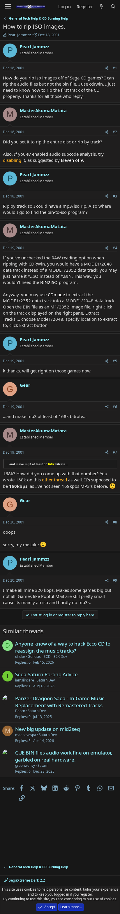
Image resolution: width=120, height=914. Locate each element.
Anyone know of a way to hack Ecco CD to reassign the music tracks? (62, 647)
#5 (115, 360)
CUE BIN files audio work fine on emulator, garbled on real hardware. (63, 756)
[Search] (113, 6)
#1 (115, 67)
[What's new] (101, 6)
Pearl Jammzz (19, 34)
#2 (115, 131)
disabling (12, 160)
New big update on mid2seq (47, 729)
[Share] (107, 68)
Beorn (20, 710)
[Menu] (8, 7)
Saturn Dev (46, 680)
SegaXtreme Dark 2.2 (26, 880)
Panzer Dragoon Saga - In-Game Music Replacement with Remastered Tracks (59, 702)
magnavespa (25, 734)
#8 (115, 522)
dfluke (20, 656)
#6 (115, 406)
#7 (115, 452)
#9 (115, 580)
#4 (115, 247)
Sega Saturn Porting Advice (46, 674)
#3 (115, 196)
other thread (54, 480)
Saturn (43, 765)
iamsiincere (24, 680)
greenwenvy (25, 765)
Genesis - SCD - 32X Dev (47, 656)
